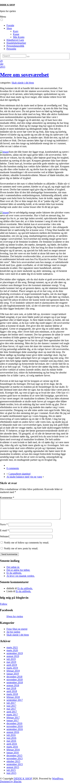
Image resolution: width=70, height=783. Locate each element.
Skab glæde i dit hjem (23, 82)
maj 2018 (11, 688)
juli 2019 (11, 659)
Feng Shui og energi (17, 629)
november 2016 (15, 726)
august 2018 (13, 685)
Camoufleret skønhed (19, 473)
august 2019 (13, 656)
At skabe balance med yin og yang (24, 476)
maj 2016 (11, 741)
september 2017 (15, 700)
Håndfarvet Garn (15, 40)
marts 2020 (12, 650)
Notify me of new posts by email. (21, 548)
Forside (10, 25)
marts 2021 (12, 647)
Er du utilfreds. (14, 573)
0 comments (13, 468)
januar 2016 (13, 752)
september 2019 (15, 653)
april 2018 (12, 691)
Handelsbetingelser (16, 43)
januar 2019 (13, 673)
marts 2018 (12, 694)
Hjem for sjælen (15, 616)
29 (1, 61)
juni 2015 (11, 773)
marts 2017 (12, 714)
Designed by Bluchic (11, 781)
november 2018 (15, 679)
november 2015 (15, 758)
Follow (3, 604)
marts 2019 (12, 667)
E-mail (4, 530)
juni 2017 (11, 705)
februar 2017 (13, 717)
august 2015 (13, 767)
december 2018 (14, 676)
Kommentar (7, 497)
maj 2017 (11, 708)
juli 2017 (11, 703)
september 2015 (15, 764)
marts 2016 (12, 746)
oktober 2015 (13, 761)
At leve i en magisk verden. (21, 575)
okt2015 (2, 65)
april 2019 (12, 665)
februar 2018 (13, 697)
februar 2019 (13, 670)
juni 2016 (11, 738)
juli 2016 (11, 735)
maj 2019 (11, 662)
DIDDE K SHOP (7, 5)
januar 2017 (13, 720)
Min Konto (18, 37)
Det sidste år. (13, 567)
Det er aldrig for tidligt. (18, 570)
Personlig (11, 48)
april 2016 (12, 743)
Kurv (15, 31)
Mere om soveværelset (24, 75)
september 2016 (15, 729)
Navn (4, 524)
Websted (4, 536)
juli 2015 (11, 770)
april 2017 (12, 711)
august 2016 (13, 732)
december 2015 (14, 755)
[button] (2, 20)
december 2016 (14, 723)
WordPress (57, 778)
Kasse (16, 34)
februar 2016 (13, 749)
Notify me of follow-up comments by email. (26, 542)
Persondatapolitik (15, 45)
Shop (9, 28)
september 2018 (15, 682)
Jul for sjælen (13, 631)
